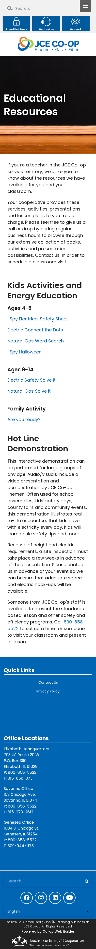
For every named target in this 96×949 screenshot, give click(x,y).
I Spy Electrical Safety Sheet (37, 319)
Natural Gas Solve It (29, 391)
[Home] (48, 45)
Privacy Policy (48, 691)
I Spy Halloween (24, 352)
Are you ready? (24, 419)
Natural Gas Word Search (35, 341)
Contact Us (48, 682)
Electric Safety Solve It (31, 380)
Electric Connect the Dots (35, 330)
